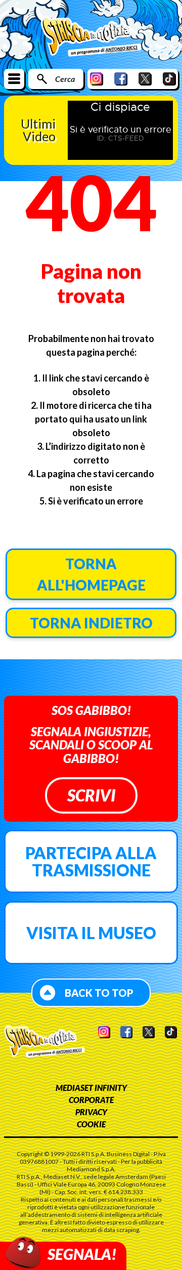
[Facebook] (120, 79)
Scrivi (91, 795)
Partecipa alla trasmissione (91, 861)
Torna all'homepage (91, 574)
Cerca (65, 78)
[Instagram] (96, 79)
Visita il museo (91, 933)
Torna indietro (91, 622)
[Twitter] (145, 79)
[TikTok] (169, 79)
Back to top (99, 993)
